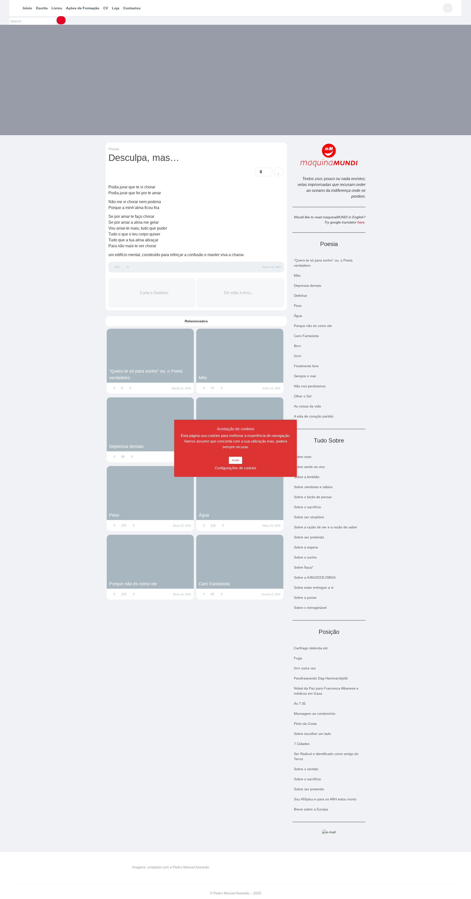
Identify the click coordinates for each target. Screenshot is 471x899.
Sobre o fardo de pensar (313, 497)
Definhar (300, 296)
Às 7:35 (300, 703)
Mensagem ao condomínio (314, 714)
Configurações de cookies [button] (235, 468)
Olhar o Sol (302, 396)
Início (27, 8)
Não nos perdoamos (310, 386)
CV (105, 8)
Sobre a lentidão (306, 477)
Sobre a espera (306, 547)
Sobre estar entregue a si (313, 587)
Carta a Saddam (153, 293)
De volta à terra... (239, 293)
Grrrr (297, 356)
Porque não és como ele (133, 583)
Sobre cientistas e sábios (313, 487)
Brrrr (297, 346)
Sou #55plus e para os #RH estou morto (325, 799)
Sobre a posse (305, 597)
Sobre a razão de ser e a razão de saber (325, 527)
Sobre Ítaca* (303, 567)
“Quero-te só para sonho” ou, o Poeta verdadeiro (146, 374)
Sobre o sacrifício (307, 507)
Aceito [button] (235, 460)
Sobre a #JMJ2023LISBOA (315, 577)
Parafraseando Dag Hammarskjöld (321, 678)
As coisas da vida (307, 406)
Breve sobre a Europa (311, 809)
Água (204, 515)
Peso (114, 515)
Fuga (298, 658)
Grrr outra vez (305, 668)
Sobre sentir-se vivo (309, 467)
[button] (263, 172)
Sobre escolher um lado (312, 734)
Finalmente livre (306, 366)
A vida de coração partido (313, 416)
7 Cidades (302, 744)
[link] (278, 172)
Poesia (113, 149)
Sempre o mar (305, 376)
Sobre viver (303, 457)
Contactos (132, 8)
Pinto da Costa (305, 724)
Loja (115, 8)
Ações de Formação (82, 8)
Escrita (42, 8)
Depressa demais (126, 446)
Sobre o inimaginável (310, 608)
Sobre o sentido (306, 769)
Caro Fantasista (214, 583)
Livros (57, 8)
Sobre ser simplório (309, 517)
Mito (203, 377)
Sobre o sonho (305, 557)
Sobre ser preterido (309, 537)
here (361, 222)
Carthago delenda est (310, 648)
